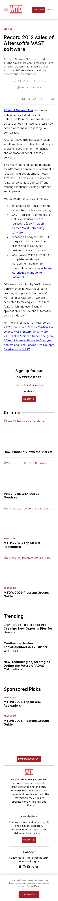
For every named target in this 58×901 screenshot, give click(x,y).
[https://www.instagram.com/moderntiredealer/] (24, 866)
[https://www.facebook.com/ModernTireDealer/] (20, 866)
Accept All (29, 894)
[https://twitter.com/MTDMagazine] (32, 866)
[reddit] (34, 99)
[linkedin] (23, 99)
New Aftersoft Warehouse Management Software (32, 272)
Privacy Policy (33, 886)
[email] (40, 99)
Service (8, 29)
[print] (52, 99)
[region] (29, 888)
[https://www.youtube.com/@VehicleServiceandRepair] (36, 866)
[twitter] (29, 99)
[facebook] (17, 99)
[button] (6, 9)
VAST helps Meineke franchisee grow (28, 336)
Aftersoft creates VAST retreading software (27, 228)
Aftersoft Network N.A (18, 110)
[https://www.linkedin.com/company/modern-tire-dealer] (28, 866)
